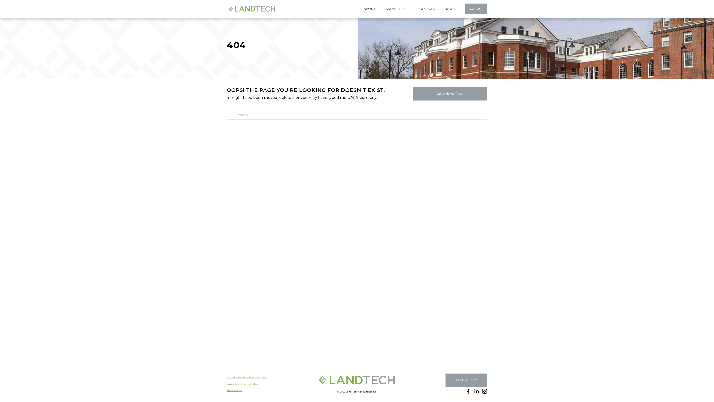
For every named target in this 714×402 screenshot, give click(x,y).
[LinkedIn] (476, 391)
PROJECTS (426, 9)
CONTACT (476, 9)
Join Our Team (466, 380)
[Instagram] (484, 391)
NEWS (450, 9)
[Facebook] (468, 391)
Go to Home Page (450, 93)
